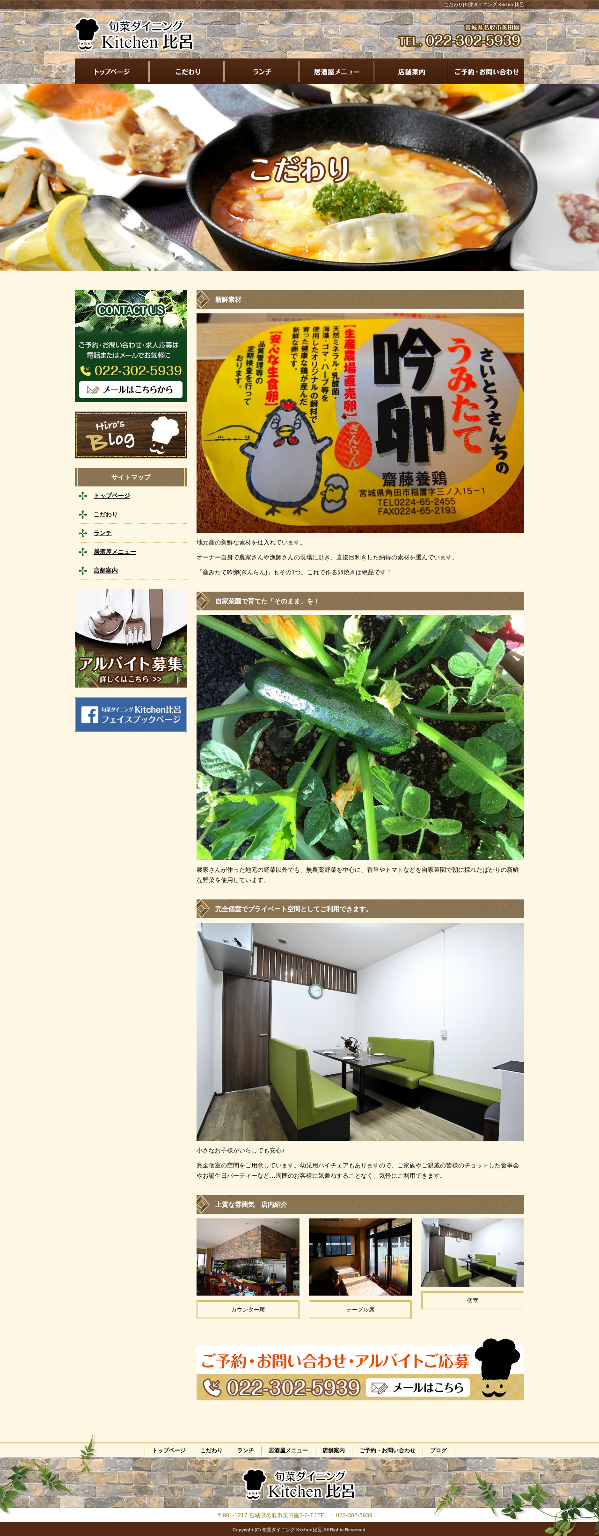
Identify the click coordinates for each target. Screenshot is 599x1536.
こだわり (187, 71)
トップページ (112, 71)
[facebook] (131, 729)
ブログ (131, 435)
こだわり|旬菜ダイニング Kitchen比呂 (484, 4)
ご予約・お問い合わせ (486, 71)
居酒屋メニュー (337, 71)
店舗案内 (411, 71)
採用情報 (131, 638)
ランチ (262, 71)
